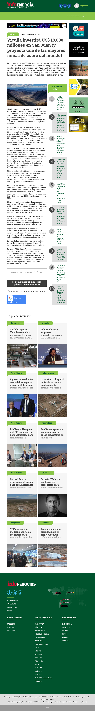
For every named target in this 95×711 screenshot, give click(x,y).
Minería (13, 34)
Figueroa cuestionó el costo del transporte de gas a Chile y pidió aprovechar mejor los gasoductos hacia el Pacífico (61, 145)
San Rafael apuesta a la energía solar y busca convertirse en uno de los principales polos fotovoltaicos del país (61, 215)
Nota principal (48, 373)
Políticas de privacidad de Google (54, 702)
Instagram (11, 631)
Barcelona (67, 624)
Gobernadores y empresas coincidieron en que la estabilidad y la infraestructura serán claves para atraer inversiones (61, 123)
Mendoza (38, 654)
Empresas (15, 323)
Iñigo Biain (50, 699)
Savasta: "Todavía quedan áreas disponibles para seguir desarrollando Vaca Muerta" (61, 254)
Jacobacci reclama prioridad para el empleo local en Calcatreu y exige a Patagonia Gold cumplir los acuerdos (61, 294)
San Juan (38, 668)
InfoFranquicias (42, 634)
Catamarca (39, 624)
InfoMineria (40, 637)
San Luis (38, 671)
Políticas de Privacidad (58, 697)
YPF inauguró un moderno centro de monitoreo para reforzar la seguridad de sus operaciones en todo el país (61, 273)
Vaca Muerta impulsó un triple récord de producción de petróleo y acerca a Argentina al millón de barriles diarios (61, 168)
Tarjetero (11, 604)
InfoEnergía (40, 631)
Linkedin (10, 627)
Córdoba (38, 627)
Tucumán (38, 681)
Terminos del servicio (73, 702)
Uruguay (65, 641)
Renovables (47, 423)
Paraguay (66, 637)
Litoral (38, 651)
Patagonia (39, 661)
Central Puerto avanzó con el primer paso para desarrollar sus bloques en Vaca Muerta (61, 236)
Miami (64, 634)
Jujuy (37, 647)
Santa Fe (38, 674)
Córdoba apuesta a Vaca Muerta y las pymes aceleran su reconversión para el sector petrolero (61, 103)
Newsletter (12, 607)
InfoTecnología (41, 644)
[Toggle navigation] (86, 16)
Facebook (11, 624)
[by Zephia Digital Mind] (47, 708)
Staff (9, 611)
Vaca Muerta (16, 373)
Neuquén (38, 658)
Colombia (66, 627)
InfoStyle (39, 641)
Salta (37, 664)
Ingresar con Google (14, 300)
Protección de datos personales (79, 697)
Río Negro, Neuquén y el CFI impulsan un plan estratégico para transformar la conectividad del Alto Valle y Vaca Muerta (61, 192)
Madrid (65, 631)
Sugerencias (12, 600)
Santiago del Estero (43, 678)
